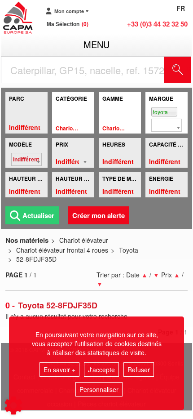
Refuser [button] (138, 369)
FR (180, 8)
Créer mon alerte (98, 215)
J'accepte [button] (101, 369)
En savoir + (59, 369)
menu (96, 44)
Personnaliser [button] (98, 389)
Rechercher (189, 69)
